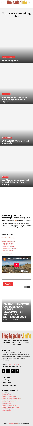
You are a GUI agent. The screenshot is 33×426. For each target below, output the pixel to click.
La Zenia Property (7, 245)
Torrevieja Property (7, 253)
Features (5, 176)
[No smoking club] (16, 43)
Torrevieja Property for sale (9, 409)
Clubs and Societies (8, 57)
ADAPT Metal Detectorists (10, 19)
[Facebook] (3, 371)
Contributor (20, 220)
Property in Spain (6, 394)
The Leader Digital (13, 423)
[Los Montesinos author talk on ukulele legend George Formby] (16, 167)
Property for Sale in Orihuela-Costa (11, 398)
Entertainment (7, 137)
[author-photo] (16, 220)
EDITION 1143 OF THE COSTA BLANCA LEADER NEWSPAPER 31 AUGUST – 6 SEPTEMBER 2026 (16, 310)
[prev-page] (25, 287)
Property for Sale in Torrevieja (10, 400)
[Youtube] (17, 371)
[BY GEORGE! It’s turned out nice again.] (16, 126)
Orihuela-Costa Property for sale (11, 407)
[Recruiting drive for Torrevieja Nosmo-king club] (16, 202)
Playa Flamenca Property (9, 248)
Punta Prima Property (8, 246)
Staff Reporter (7, 319)
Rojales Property (6, 403)
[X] (13, 371)
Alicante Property (6, 410)
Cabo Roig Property (8, 243)
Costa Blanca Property (8, 237)
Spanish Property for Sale (9, 393)
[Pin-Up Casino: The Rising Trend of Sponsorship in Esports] (16, 84)
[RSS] (8, 371)
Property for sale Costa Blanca (10, 405)
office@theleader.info (12, 364)
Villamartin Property (8, 250)
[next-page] (28, 287)
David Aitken (6, 94)
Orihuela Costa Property (8, 241)
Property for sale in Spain (9, 396)
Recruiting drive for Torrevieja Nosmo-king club (16, 216)
